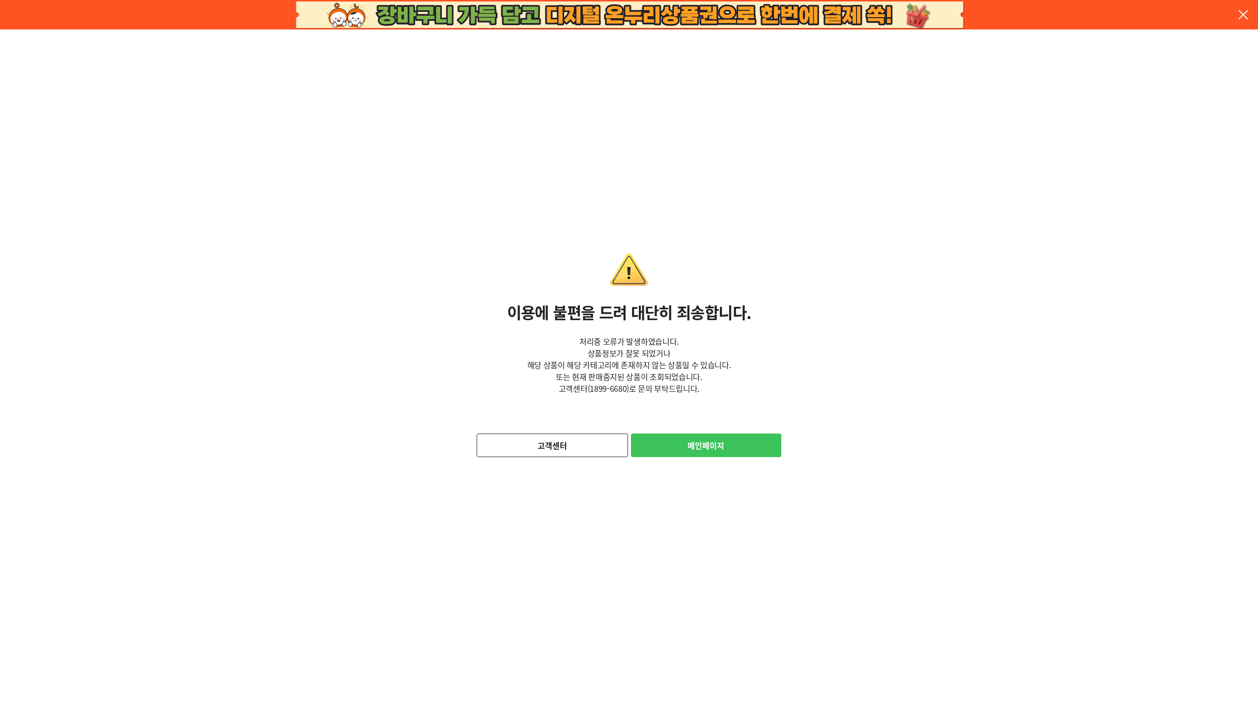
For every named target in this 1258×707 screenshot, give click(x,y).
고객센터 (552, 445)
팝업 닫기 (1243, 15)
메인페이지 (705, 445)
